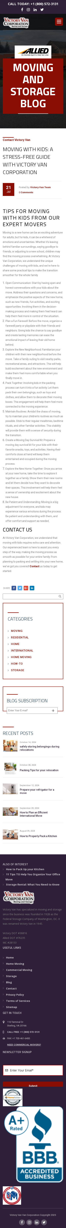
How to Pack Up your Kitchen (25, 869)
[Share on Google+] (26, 588)
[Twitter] (42, 9)
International (22, 650)
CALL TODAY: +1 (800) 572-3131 (33, 4)
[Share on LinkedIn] (32, 588)
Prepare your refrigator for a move (37, 791)
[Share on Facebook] (14, 588)
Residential (20, 637)
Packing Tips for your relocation (39, 770)
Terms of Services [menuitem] (18, 1001)
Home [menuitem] (10, 957)
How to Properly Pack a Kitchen (38, 836)
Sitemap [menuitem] (11, 1007)
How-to (17, 663)
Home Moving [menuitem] (15, 963)
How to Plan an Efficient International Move (33, 814)
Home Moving (21, 657)
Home (15, 644)
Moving (17, 631)
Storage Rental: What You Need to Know (32, 884)
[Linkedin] (36, 9)
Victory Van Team (40, 187)
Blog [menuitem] (9, 982)
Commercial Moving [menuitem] (19, 970)
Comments (27, 192)
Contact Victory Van (16, 140)
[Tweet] (20, 588)
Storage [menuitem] (11, 976)
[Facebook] (22, 9)
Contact (34, 566)
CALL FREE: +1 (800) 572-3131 (23, 1032)
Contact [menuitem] (11, 988)
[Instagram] (29, 9)
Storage (17, 670)
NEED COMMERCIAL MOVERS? (24, 1044)
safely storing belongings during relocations (39, 748)
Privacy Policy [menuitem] (15, 994)
